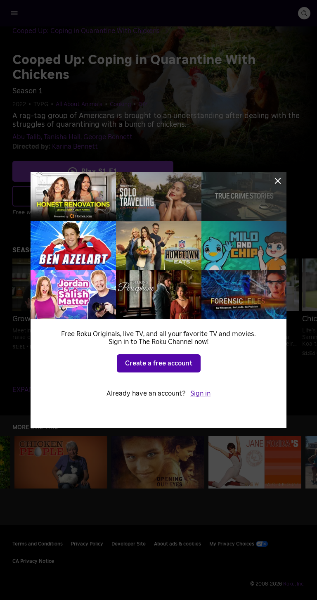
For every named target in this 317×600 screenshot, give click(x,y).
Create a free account (158, 363)
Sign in (200, 393)
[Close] (277, 180)
